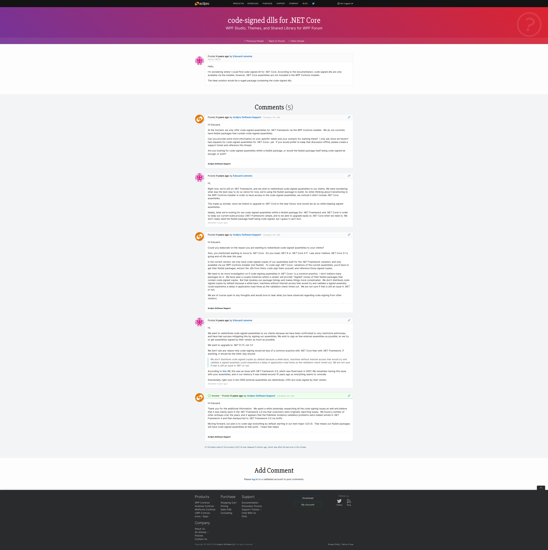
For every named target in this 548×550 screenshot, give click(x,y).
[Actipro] (202, 3)
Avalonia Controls (204, 506)
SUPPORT (281, 3)
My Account (307, 504)
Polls (244, 516)
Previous (255, 41)
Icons (198, 516)
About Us (200, 528)
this (225, 371)
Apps (205, 516)
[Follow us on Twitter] (313, 3)
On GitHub (201, 532)
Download (307, 498)
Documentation (250, 502)
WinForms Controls (205, 509)
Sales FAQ (226, 509)
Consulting (226, 512)
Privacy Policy (334, 544)
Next (297, 41)
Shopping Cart (228, 502)
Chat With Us (249, 512)
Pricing (224, 506)
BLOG (305, 3)
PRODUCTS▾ (238, 3)
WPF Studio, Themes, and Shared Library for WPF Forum (274, 28)
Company (202, 523)
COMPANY (293, 3)
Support (248, 497)
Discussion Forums (252, 506)
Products (202, 497)
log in (255, 479)
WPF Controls (202, 502)
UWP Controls (202, 512)
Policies (199, 535)
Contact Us (201, 539)
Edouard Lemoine (242, 56)
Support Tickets (251, 509)
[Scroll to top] (541, 488)
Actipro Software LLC (226, 544)
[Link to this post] (349, 117)
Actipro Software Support (247, 117)
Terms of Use (347, 544)
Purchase (228, 497)
